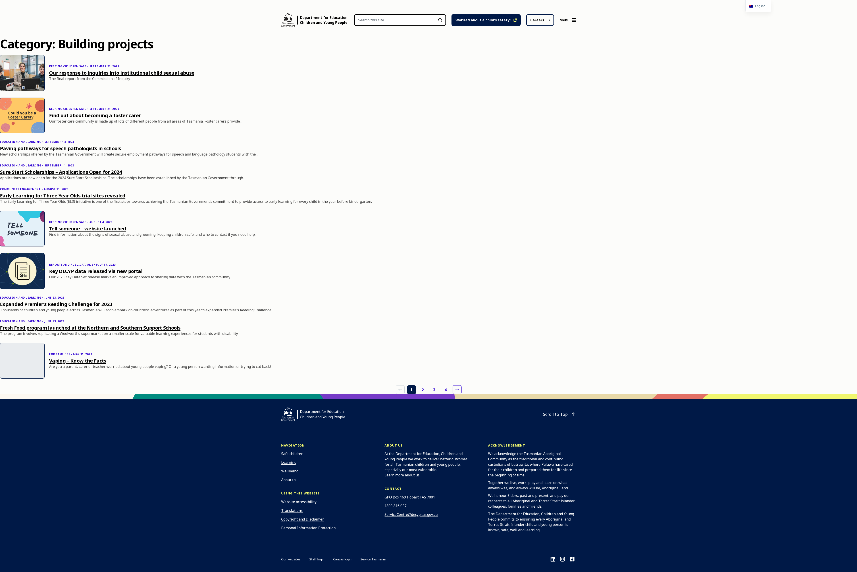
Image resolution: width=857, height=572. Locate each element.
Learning (288, 462)
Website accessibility (298, 501)
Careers (537, 20)
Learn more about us (402, 475)
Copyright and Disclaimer (302, 519)
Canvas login (342, 559)
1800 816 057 (395, 505)
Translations (292, 510)
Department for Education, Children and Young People (324, 20)
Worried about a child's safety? (483, 20)
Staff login (316, 559)
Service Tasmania (373, 559)
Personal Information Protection (308, 527)
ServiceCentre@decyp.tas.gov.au (411, 514)
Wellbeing (289, 471)
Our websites (290, 559)
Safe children (292, 453)
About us (288, 479)
